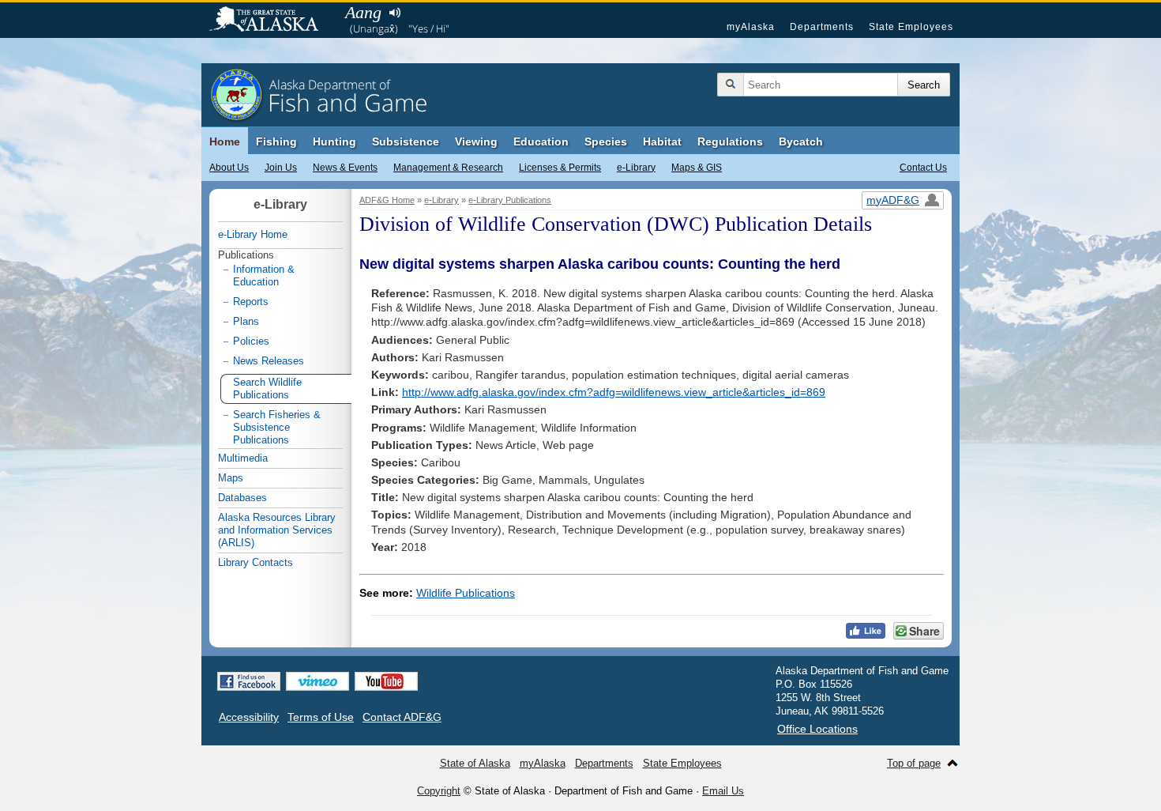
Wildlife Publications (465, 593)
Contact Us (923, 167)
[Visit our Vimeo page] (317, 681)
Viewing (476, 141)
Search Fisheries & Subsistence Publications (277, 427)
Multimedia (243, 458)
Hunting (334, 141)
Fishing (276, 141)
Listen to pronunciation (394, 13)
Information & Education (264, 275)
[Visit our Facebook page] (248, 681)
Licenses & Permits (560, 167)
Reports (251, 301)
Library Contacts (255, 562)
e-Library (636, 167)
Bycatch (801, 141)
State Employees (911, 26)
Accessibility (249, 717)
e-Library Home (252, 234)
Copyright (438, 791)
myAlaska (751, 26)
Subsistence (405, 141)
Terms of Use (320, 717)
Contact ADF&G (402, 717)
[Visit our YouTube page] (386, 681)
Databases (242, 498)
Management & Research (448, 167)
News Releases (268, 361)
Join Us (281, 167)
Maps (230, 478)
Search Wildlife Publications (267, 388)
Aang (363, 12)
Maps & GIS (696, 167)
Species (605, 141)
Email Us (723, 791)
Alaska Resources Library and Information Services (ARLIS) (277, 530)
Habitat (662, 141)
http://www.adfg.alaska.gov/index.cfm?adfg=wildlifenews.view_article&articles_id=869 (613, 392)
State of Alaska (271, 20)
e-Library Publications (509, 200)
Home (224, 141)
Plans (246, 321)
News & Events (345, 167)
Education (541, 141)
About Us (229, 167)
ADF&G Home (387, 200)
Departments (822, 26)
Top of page (914, 763)
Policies (251, 341)
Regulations (730, 141)
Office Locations (817, 728)
